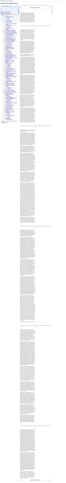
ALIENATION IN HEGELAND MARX (10, 30)
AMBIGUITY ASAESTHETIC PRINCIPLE (11, 32)
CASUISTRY (9, 65)
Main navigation (11, 0)
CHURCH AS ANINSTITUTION (10, 84)
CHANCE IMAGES (9, 80)
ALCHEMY (8, 27)
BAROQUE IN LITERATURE (10, 54)
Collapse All (3, 122)
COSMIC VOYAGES (8, 101)
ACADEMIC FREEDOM (9, 25)
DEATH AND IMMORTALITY (10, 115)
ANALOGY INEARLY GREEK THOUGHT (11, 33)
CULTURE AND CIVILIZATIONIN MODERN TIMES (10, 112)
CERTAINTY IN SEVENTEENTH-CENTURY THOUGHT (10, 75)
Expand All (6, 122)
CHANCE (9, 79)
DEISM (9, 116)
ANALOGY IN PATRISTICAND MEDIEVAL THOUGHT (10, 34)
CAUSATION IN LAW (9, 70)
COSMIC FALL (9, 99)
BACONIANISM (9, 52)
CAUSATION (9, 67)
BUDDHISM (8, 64)
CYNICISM (8, 114)
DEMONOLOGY (9, 118)
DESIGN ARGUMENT (9, 119)
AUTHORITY (8, 50)
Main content (7, 0)
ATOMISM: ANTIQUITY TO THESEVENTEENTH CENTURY (9, 47)
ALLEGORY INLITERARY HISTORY (11, 31)
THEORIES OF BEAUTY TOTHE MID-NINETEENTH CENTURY (11, 56)
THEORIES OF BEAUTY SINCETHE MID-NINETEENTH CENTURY (11, 57)
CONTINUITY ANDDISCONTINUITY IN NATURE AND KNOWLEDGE (11, 98)
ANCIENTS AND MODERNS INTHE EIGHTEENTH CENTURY (10, 38)
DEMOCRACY (8, 117)
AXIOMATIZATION (9, 51)
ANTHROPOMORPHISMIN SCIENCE (11, 39)
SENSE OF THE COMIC (9, 93)
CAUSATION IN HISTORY (9, 68)
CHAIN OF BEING (8, 78)
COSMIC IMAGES (8, 100)
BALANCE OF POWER (9, 53)
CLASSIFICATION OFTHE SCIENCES (11, 92)
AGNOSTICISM (9, 26)
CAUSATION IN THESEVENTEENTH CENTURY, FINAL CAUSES (11, 73)
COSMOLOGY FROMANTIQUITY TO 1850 (11, 102)
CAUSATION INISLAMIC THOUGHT (11, 69)
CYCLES (9, 113)
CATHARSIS (8, 66)
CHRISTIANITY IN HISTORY (10, 83)
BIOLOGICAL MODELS (9, 63)
